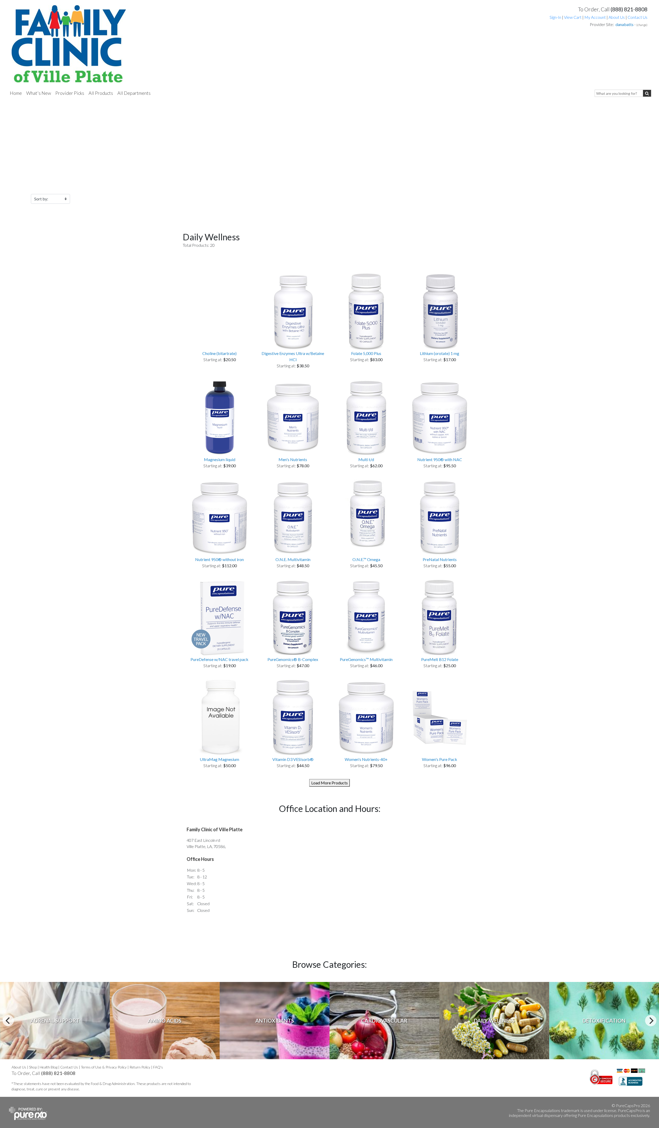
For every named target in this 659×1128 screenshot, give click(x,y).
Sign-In (555, 17)
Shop (33, 1067)
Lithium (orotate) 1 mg (439, 353)
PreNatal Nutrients (440, 559)
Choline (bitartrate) (219, 353)
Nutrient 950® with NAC (439, 459)
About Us (617, 17)
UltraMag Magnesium (219, 759)
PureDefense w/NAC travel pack (219, 659)
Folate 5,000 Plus (366, 353)
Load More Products (329, 782)
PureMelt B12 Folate (439, 659)
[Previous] (8, 1020)
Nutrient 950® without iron (219, 559)
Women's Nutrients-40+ (366, 759)
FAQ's (158, 1067)
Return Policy (139, 1067)
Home (16, 93)
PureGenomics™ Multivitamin (366, 659)
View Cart (573, 17)
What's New (38, 93)
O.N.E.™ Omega (366, 559)
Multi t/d (366, 459)
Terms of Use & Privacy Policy (104, 1067)
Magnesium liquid (219, 459)
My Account (595, 17)
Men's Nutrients (293, 459)
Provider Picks (69, 93)
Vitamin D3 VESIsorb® (293, 759)
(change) (641, 25)
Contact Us (637, 17)
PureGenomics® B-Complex (292, 659)
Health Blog (48, 1067)
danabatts (624, 24)
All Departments (134, 93)
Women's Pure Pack (439, 759)
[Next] (650, 1020)
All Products (101, 93)
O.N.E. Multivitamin (292, 559)
